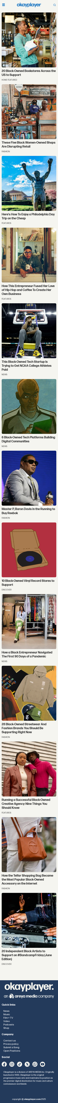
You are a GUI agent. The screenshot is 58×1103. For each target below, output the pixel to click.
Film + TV (8, 1017)
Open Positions (11, 1050)
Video (6, 1021)
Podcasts (8, 1024)
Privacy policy (10, 1044)
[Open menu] (3, 5)
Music (6, 1014)
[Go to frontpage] (29, 5)
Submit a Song (11, 1047)
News (6, 1011)
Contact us (9, 1040)
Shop (6, 1028)
